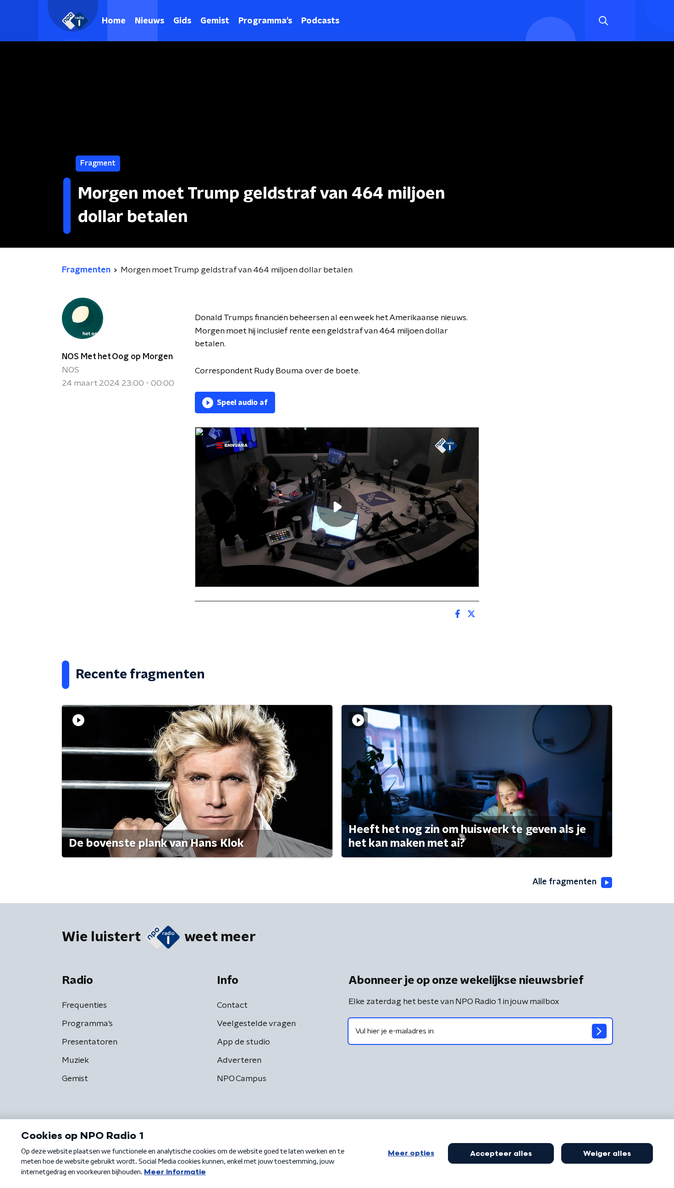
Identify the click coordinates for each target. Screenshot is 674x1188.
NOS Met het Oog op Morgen (117, 357)
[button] (603, 20)
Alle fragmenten (564, 882)
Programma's (265, 21)
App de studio (243, 1042)
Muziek (75, 1060)
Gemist (214, 21)
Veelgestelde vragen (256, 1024)
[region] (337, 507)
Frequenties (84, 1005)
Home (114, 21)
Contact (232, 1005)
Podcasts (320, 21)
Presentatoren (89, 1042)
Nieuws (149, 21)
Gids (182, 21)
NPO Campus (241, 1079)
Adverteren (239, 1060)
